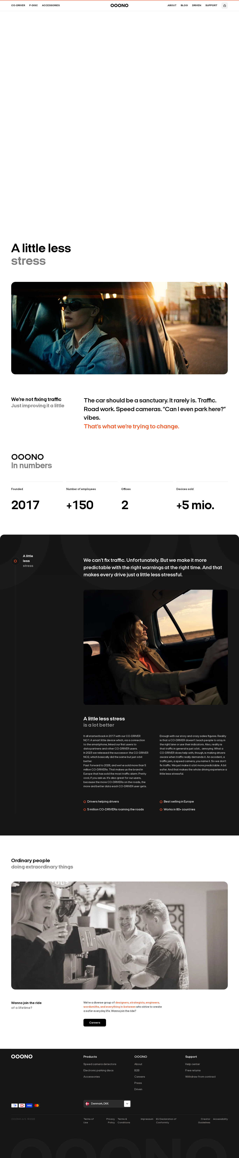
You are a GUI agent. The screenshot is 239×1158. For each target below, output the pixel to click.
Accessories (91, 1076)
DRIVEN (196, 5)
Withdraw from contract (200, 1076)
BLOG (184, 5)
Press (138, 1083)
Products (90, 1057)
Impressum (147, 1119)
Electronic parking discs (98, 1070)
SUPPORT (211, 5)
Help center (192, 1064)
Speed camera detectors (99, 1064)
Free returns (193, 1070)
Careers (94, 1022)
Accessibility (220, 1119)
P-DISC (33, 5)
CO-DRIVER (18, 5)
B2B (136, 1070)
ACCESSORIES (51, 5)
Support (191, 1057)
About (138, 1064)
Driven (138, 1089)
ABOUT (172, 5)
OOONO (140, 1057)
